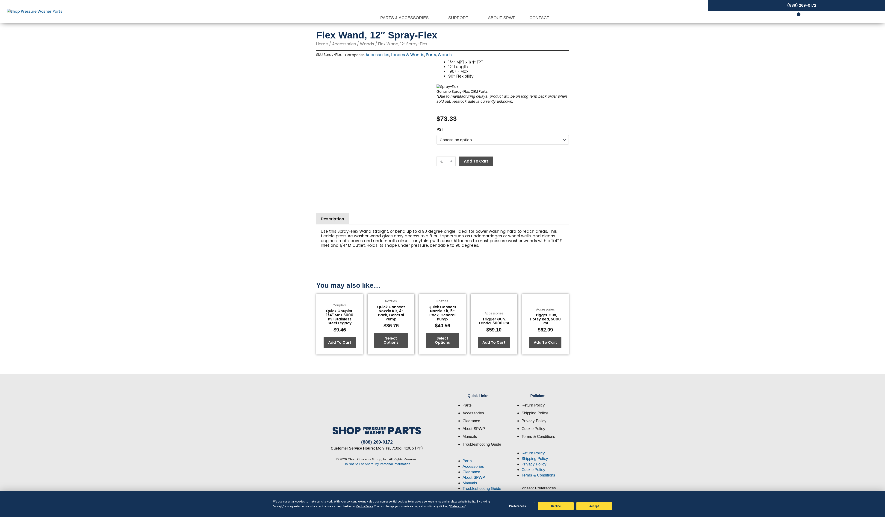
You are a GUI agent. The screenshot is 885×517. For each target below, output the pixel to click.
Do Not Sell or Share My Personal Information (377, 464)
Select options (391, 340)
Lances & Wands (407, 55)
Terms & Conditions (538, 436)
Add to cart (476, 161)
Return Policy (533, 405)
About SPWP (502, 17)
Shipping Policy (535, 413)
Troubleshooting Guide (482, 444)
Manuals (470, 436)
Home (322, 44)
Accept (594, 506)
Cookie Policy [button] (364, 506)
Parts (431, 55)
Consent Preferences (537, 488)
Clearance (471, 421)
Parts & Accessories (405, 17)
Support (458, 17)
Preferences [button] (457, 506)
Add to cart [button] (339, 342)
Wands (367, 44)
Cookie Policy (533, 429)
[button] (478, 455)
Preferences (517, 506)
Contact (539, 17)
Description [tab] (332, 219)
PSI (439, 129)
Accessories (344, 44)
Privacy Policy (534, 421)
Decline (556, 506)
